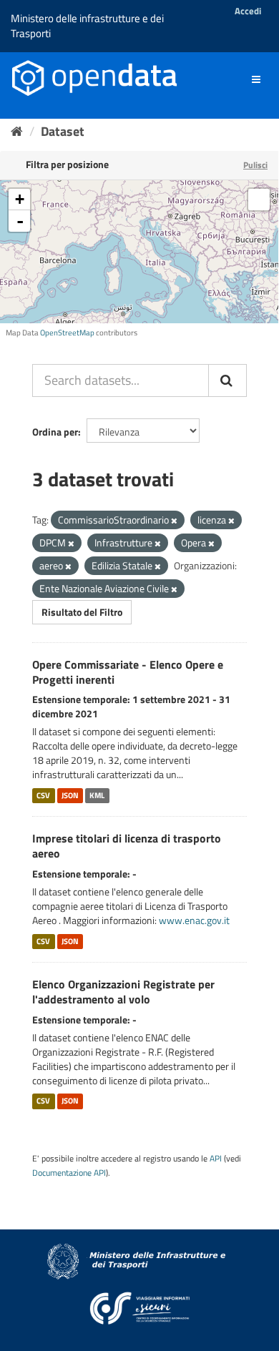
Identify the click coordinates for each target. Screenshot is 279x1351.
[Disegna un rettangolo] (259, 199)
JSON (70, 795)
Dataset (62, 131)
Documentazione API (69, 1172)
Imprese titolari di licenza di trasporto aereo (126, 846)
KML (96, 795)
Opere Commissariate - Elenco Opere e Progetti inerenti (127, 672)
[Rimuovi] (174, 520)
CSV (43, 795)
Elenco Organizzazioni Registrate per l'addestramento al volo (123, 992)
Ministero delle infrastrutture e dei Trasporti (87, 25)
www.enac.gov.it (194, 920)
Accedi (248, 11)
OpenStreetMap (67, 332)
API (216, 1158)
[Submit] (227, 380)
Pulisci (255, 165)
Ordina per (55, 431)
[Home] (17, 131)
